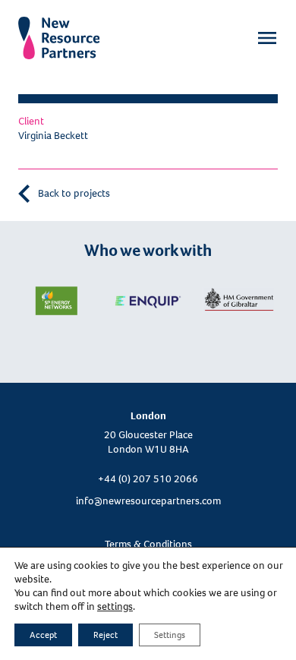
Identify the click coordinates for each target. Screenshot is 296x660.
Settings (169, 635)
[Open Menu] (267, 38)
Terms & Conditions (148, 544)
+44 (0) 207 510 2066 (148, 479)
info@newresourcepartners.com (148, 501)
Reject (105, 635)
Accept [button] (43, 635)
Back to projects (73, 193)
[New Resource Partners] (58, 29)
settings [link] (115, 606)
